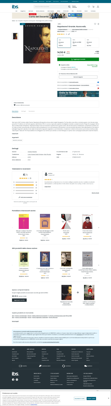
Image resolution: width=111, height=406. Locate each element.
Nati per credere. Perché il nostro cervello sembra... (24, 231)
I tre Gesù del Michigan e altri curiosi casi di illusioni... (45, 231)
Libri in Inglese (15, 358)
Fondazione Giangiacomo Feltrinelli (89, 381)
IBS (63, 55)
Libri (13, 316)
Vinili (43, 356)
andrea (50, 173)
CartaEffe (35, 1)
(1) (30, 178)
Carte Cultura (56, 1)
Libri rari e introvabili (31, 354)
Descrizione (15, 111)
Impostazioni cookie (79, 398)
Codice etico (70, 384)
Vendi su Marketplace (72, 380)
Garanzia (52, 382)
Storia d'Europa (53, 317)
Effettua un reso (53, 380)
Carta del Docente (73, 82)
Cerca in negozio (78, 77)
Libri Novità (14, 351)
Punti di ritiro (41, 1)
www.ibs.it (79, 334)
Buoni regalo (48, 1)
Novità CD (44, 351)
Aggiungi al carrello (79, 59)
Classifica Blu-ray (61, 356)
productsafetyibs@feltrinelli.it (51, 342)
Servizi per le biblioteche (72, 376)
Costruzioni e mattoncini (77, 351)
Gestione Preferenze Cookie (56, 384)
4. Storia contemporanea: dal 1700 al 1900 (60, 316)
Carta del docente (64, 1)
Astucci (88, 360)
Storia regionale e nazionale (40, 317)
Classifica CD (45, 354)
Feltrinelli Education (87, 383)
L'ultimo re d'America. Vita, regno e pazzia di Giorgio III (89, 302)
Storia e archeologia (21, 316)
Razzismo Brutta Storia (88, 386)
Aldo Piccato (60, 31)
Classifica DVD (60, 354)
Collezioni (29, 358)
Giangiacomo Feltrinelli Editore (90, 378)
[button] (69, 7)
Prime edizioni (30, 351)
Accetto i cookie (91, 398)
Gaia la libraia (37, 382)
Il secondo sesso (87, 231)
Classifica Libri (15, 354)
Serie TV (58, 358)
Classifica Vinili (45, 360)
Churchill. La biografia (66, 268)
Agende (88, 354)
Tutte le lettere (23, 268)
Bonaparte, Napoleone (17, 140)
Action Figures (75, 360)
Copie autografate (31, 356)
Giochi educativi (75, 354)
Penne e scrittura (90, 356)
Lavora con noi (70, 382)
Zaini (87, 358)
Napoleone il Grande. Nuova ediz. (66, 302)
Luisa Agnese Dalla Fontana (79, 29)
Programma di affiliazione (73, 378)
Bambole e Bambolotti (77, 358)
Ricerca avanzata (74, 6)
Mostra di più (95, 193)
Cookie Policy (34, 404)
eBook (13, 360)
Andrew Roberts (62, 29)
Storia (29, 316)
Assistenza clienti (75, 1)
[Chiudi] (108, 398)
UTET (73, 31)
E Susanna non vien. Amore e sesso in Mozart (45, 269)
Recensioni (32, 111)
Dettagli (23, 111)
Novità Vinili (44, 358)
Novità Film (59, 351)
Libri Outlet (14, 356)
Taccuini (88, 351)
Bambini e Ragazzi (61, 360)
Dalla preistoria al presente (39, 316)
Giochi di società (75, 356)
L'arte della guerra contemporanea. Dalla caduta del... (87, 269)
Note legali (15, 321)
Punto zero (66, 231)
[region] (55, 398)
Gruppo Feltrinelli (87, 376)
